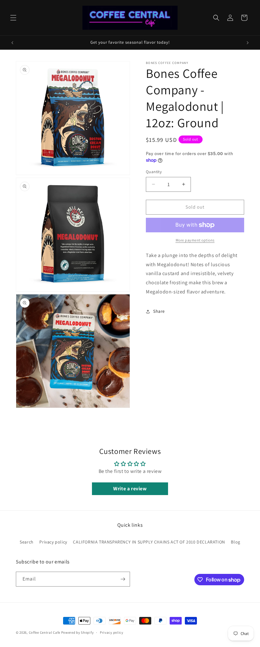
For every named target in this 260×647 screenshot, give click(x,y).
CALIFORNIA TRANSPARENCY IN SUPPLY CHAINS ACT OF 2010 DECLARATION (149, 542)
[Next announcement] (248, 43)
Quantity (154, 171)
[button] (13, 18)
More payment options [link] (195, 240)
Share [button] (159, 311)
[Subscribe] (123, 579)
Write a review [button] (129, 488)
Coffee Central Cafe (44, 632)
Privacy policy (53, 542)
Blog (235, 542)
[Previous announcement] (12, 43)
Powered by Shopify (77, 632)
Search (27, 542)
